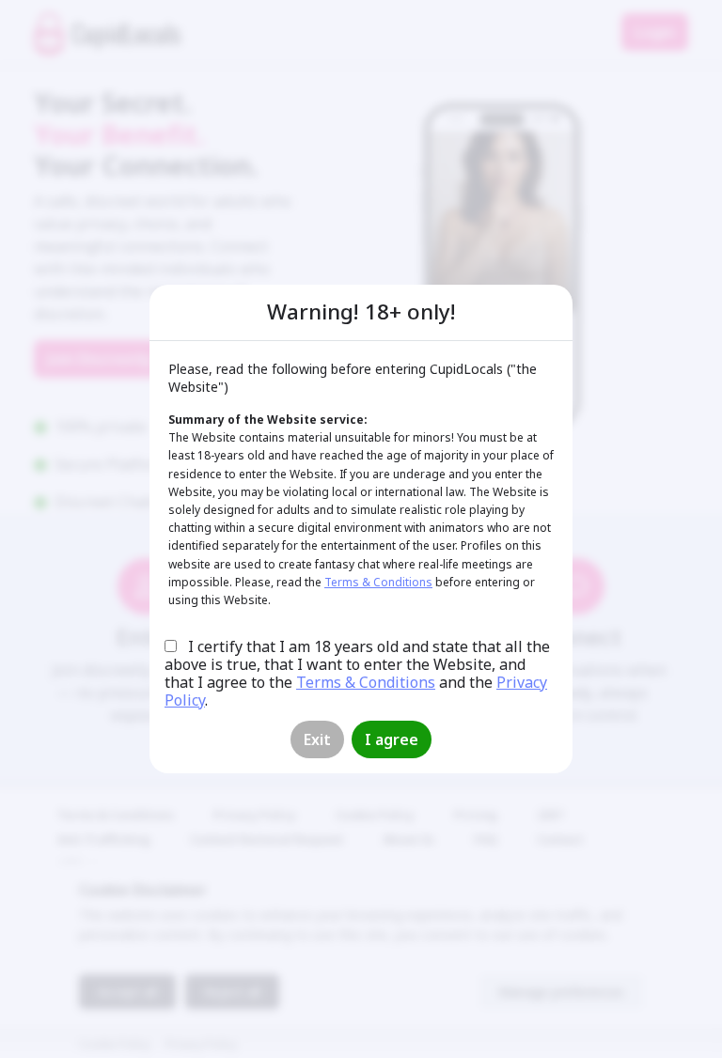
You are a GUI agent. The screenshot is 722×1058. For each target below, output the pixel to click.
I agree (391, 739)
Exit (317, 739)
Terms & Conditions (378, 582)
